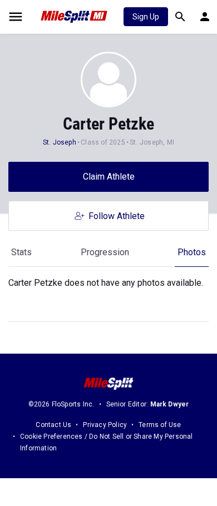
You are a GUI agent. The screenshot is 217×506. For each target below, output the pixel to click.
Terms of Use (160, 425)
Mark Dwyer (169, 404)
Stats (21, 252)
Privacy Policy (105, 425)
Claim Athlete (109, 176)
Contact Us (53, 425)
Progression (105, 252)
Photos (191, 252)
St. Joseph (59, 142)
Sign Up (145, 16)
